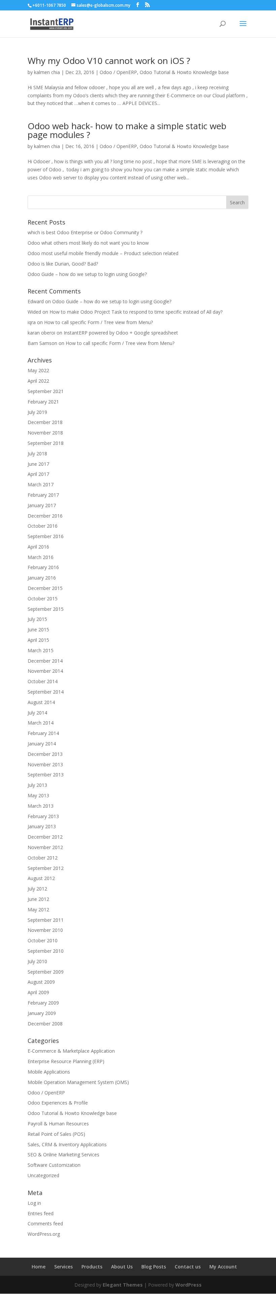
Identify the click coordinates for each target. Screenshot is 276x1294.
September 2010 (46, 951)
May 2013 (38, 795)
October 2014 (43, 681)
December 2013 (45, 754)
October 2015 (43, 598)
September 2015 (46, 609)
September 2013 (46, 774)
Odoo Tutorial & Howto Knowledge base (184, 72)
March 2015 (41, 650)
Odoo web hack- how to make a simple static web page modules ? (127, 130)
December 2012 (45, 837)
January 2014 (42, 743)
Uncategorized (43, 1175)
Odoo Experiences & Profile (58, 1102)
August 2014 (41, 702)
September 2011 (46, 920)
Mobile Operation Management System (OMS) (78, 1082)
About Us (122, 1266)
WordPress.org (44, 1234)
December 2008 (45, 1023)
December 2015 (45, 588)
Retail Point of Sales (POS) (56, 1134)
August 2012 (41, 878)
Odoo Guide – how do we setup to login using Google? (87, 274)
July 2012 (37, 888)
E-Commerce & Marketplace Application (71, 1051)
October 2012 (43, 857)
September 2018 (46, 443)
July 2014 (37, 712)
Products (91, 1266)
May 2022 (38, 370)
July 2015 (37, 619)
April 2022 (38, 381)
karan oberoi (41, 332)
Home (38, 1266)
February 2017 (43, 495)
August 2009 (41, 982)
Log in (34, 1203)
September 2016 (46, 536)
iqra (32, 322)
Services (63, 1266)
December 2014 (45, 661)
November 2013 (45, 764)
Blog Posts (153, 1266)
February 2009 (43, 1003)
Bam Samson (42, 343)
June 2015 (38, 629)
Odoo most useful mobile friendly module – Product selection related (103, 253)
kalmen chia (47, 72)
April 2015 (38, 640)
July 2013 (37, 785)
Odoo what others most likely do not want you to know (88, 243)
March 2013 (41, 806)
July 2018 (37, 453)
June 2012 (38, 899)
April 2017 (38, 474)
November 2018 (45, 432)
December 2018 (45, 422)
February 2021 (43, 401)
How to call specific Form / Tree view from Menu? (98, 322)
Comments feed (45, 1223)
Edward (36, 301)
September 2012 (46, 868)
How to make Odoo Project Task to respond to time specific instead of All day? (135, 312)
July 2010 (37, 961)
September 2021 (46, 391)
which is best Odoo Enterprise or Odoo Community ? (85, 232)
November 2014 (45, 671)
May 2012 (38, 909)
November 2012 (45, 847)
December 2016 (45, 516)
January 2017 (42, 505)
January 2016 (42, 577)
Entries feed (41, 1213)
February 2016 (43, 567)
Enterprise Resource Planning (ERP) (66, 1061)
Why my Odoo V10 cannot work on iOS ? (109, 61)
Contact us (188, 1266)
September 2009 (46, 972)
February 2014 (43, 733)
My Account (223, 1266)
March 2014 (41, 723)
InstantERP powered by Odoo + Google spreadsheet (121, 332)
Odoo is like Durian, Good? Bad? (63, 263)
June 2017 (38, 464)
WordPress (188, 1285)
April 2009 (38, 992)
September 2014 (46, 692)
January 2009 (42, 1013)
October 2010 (43, 940)
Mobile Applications (49, 1072)
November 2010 (45, 930)
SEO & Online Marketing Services (63, 1154)
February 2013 (43, 816)
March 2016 (41, 557)
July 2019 (37, 412)
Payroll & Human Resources (58, 1123)
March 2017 (41, 484)
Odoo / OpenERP (118, 72)
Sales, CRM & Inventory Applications (67, 1144)
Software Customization (54, 1165)
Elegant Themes (123, 1285)
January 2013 (42, 826)
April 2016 (38, 547)
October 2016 (43, 526)
